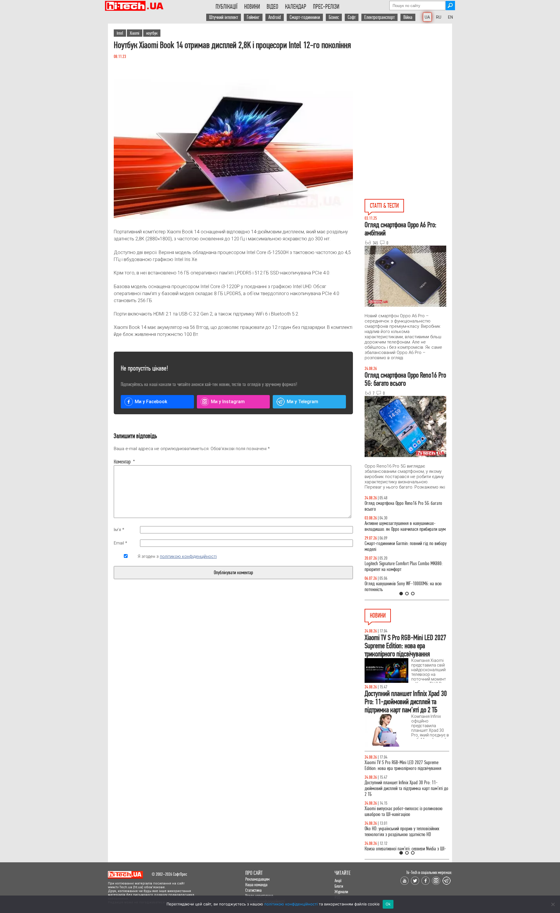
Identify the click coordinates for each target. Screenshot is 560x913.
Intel (120, 33)
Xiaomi (134, 33)
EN (450, 17)
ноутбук (152, 33)
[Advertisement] (408, 76)
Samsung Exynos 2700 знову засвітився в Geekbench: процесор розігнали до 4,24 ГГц (401, 826)
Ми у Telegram (302, 401)
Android (274, 17)
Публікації (226, 6)
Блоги (339, 886)
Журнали (341, 891)
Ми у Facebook (151, 401)
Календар (295, 6)
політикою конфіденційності (188, 556)
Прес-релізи (326, 6)
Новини (252, 6)
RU (438, 17)
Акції (338, 880)
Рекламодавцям (257, 879)
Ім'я (119, 529)
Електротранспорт (379, 17)
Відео (272, 6)
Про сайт (254, 873)
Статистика (253, 890)
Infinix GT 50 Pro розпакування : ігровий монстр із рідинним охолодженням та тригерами (407, 566)
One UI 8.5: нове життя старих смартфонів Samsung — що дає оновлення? (400, 526)
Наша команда (256, 884)
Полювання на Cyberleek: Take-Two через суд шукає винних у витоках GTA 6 (403, 846)
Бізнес (334, 17)
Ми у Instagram (228, 401)
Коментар (124, 462)
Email (120, 543)
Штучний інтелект (223, 17)
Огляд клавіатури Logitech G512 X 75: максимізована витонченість (396, 546)
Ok (388, 904)
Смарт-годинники (305, 17)
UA (427, 17)
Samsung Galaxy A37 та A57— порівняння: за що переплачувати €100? (407, 587)
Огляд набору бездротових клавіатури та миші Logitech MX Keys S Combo (404, 506)
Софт (352, 17)
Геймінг (253, 17)
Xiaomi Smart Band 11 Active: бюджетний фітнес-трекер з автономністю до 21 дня (405, 765)
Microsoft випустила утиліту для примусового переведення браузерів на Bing (403, 786)
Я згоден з (177, 556)
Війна (407, 17)
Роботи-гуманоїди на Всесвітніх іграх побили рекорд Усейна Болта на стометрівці (403, 806)
